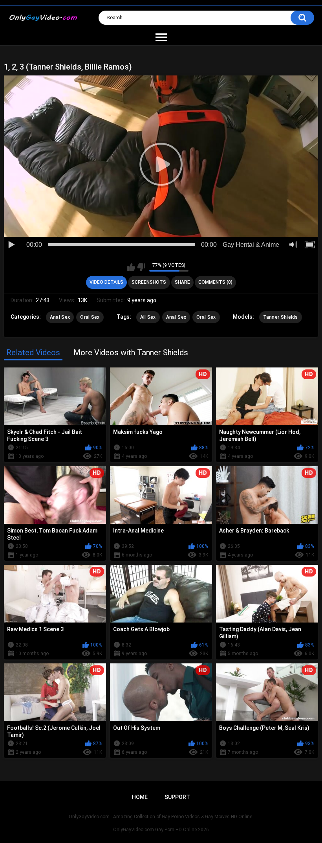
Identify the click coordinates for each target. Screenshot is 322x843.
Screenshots (149, 282)
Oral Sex (89, 317)
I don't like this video (141, 267)
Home (140, 797)
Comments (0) (215, 282)
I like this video (131, 267)
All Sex (148, 317)
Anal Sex (60, 317)
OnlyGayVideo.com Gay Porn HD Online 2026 (161, 829)
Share (182, 282)
